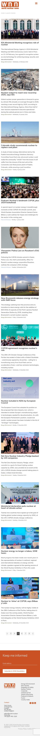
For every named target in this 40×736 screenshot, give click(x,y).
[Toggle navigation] (36, 3)
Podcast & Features (27, 696)
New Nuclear (25, 686)
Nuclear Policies (26, 689)
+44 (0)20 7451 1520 (10, 716)
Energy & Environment (28, 684)
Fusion (23, 698)
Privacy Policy (22, 729)
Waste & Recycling (27, 694)
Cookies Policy (31, 729)
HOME (2, 13)
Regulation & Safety (27, 687)
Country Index (25, 700)
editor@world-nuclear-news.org (11, 714)
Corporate (24, 691)
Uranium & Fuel (26, 693)
